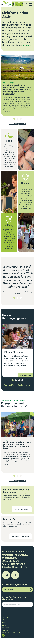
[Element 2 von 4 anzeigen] (16, 380)
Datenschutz (6, 630)
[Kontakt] (17, 4)
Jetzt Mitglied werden (22, 509)
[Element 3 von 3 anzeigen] (20, 119)
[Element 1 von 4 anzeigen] (12, 380)
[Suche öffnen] (26, 4)
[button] (3, 636)
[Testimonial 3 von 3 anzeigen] (20, 298)
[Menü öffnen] (31, 4)
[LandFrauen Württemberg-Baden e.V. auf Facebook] (15, 575)
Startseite (5, 617)
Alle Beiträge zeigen (17, 123)
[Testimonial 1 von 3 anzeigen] (14, 298)
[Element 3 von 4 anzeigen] (19, 380)
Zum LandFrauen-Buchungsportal (17, 385)
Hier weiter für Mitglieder (20, 536)
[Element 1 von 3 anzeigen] (14, 119)
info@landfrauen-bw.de (14, 567)
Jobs (3, 620)
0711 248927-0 (17, 564)
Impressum (5, 628)
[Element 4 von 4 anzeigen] (22, 380)
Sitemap (4, 625)
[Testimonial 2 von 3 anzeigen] (17, 298)
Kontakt (4, 622)
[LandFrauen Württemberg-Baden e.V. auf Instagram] (6, 575)
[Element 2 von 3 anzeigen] (17, 119)
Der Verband (27, 45)
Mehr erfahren (9, 166)
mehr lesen (6, 111)
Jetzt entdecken (25, 375)
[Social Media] (21, 4)
